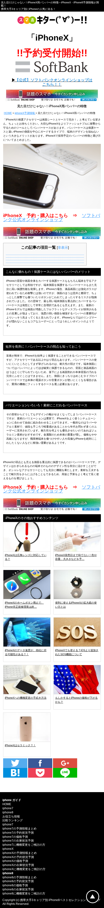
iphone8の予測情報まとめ (19, 877)
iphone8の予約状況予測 (18, 881)
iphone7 (7, 808)
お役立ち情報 (11, 816)
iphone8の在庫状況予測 (18, 889)
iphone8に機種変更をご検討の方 (23, 893)
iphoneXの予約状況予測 (18, 857)
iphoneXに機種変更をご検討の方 (23, 869)
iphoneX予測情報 (25, 113)
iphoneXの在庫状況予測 (18, 865)
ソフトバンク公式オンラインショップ (51, 217)
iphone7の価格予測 (15, 836)
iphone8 (7, 812)
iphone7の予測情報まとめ (19, 828)
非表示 (63, 247)
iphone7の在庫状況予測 (18, 840)
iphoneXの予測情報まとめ (19, 853)
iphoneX (8, 849)
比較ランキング (12, 820)
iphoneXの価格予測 (15, 861)
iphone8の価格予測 (15, 885)
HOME (8, 113)
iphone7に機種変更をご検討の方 (23, 844)
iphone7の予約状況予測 (18, 832)
